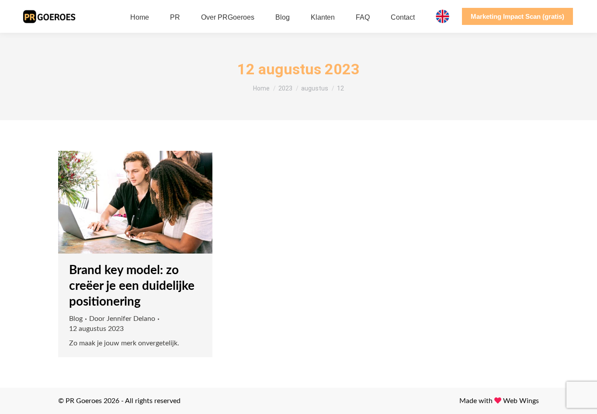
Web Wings (521, 400)
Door (122, 318)
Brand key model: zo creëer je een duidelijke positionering (131, 286)
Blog (76, 318)
